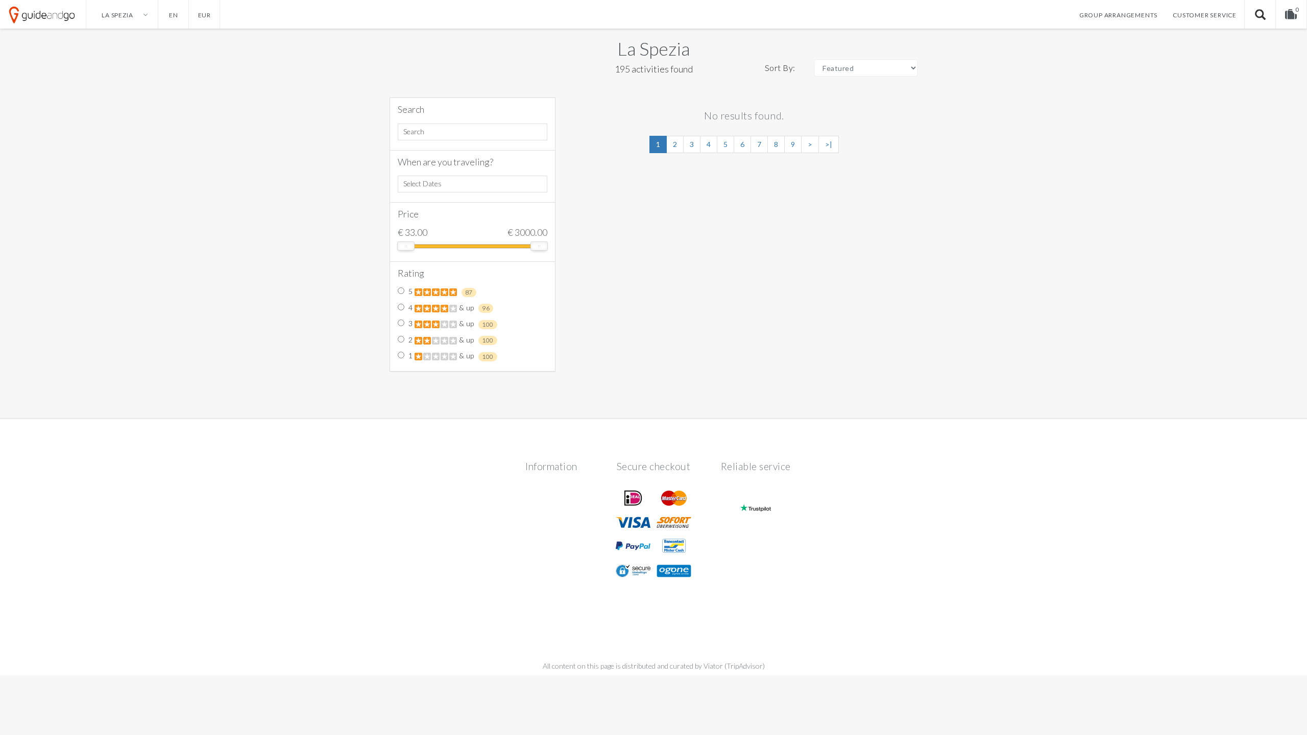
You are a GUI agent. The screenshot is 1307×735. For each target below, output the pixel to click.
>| (828, 144)
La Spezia (653, 48)
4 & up (448, 307)
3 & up (450, 323)
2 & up (450, 340)
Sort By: (780, 67)
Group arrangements (1118, 15)
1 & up (450, 355)
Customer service (1205, 15)
